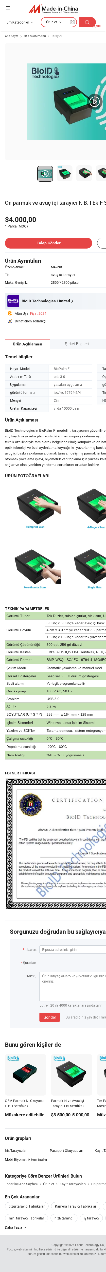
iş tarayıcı (91, 1218)
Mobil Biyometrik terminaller (26, 1159)
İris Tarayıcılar (16, 1150)
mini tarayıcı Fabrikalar (26, 1218)
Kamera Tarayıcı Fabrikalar (75, 1206)
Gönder (49, 1017)
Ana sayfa (11, 36)
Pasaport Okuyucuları (66, 1150)
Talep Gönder (49, 243)
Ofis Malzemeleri (35, 36)
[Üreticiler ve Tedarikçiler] (53, 8)
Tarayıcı (56, 36)
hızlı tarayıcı (63, 1218)
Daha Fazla (14, 1227)
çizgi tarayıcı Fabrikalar (27, 1206)
